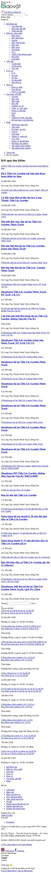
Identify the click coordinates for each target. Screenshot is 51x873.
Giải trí (14, 132)
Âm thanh (16, 50)
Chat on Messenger (24, 871)
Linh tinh (15, 134)
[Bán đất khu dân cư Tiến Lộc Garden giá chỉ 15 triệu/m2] (25, 557)
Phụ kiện (15, 57)
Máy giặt (15, 99)
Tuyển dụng (16, 66)
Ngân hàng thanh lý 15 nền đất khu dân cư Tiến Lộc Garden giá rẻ (24, 542)
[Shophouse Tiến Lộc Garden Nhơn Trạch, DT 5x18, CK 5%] (25, 287)
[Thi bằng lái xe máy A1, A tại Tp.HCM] (18, 736)
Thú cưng (16, 127)
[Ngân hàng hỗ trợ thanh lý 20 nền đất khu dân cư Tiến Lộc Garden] (25, 511)
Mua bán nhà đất (18, 28)
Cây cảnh (15, 139)
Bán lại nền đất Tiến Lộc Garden (19, 495)
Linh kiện (15, 59)
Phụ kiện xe (16, 82)
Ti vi (13, 52)
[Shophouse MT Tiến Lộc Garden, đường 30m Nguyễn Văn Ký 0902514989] (25, 468)
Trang (3, 603)
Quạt (14, 113)
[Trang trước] (2, 606)
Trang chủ (10, 152)
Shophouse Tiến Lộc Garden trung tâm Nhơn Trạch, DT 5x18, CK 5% (22, 341)
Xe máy (15, 75)
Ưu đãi (9, 801)
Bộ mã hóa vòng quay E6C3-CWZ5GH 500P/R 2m (22, 644)
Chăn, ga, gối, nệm (19, 108)
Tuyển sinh (16, 64)
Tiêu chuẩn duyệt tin (14, 799)
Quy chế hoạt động (14, 797)
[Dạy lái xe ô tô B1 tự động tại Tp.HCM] (18, 751)
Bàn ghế (15, 103)
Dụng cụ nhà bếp (19, 111)
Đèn (13, 115)
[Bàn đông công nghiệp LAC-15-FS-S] (17, 704)
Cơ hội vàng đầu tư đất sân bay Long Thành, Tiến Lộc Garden (21, 199)
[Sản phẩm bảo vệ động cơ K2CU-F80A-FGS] (21, 626)
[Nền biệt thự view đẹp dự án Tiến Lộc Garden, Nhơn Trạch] (25, 217)
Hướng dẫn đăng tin (14, 806)
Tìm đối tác (16, 89)
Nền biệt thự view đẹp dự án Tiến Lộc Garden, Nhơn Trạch (21, 223)
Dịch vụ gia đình (18, 92)
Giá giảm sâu (17, 26)
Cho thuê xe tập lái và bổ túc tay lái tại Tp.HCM (21, 691)
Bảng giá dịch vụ (13, 794)
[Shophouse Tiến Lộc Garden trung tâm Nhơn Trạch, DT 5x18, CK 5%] (25, 335)
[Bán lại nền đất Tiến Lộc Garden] (15, 490)
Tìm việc (15, 68)
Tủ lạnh (15, 96)
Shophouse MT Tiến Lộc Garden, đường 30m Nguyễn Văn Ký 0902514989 (23, 474)
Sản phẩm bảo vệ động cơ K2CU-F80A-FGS (20, 628)
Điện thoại (16, 36)
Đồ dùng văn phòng (20, 143)
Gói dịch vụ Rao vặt (12, 12)
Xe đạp (15, 78)
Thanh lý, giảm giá (19, 136)
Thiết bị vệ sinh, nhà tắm (22, 118)
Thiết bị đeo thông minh (21, 54)
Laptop (14, 40)
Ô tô (13, 73)
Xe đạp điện (17, 80)
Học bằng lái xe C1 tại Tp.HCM (14, 675)
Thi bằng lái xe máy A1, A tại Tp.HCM (17, 738)
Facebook (10, 822)
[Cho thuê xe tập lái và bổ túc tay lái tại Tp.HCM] (22, 689)
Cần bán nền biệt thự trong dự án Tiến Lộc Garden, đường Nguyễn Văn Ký (24, 317)
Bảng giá (10, 792)
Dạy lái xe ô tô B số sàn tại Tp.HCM (16, 613)
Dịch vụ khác (17, 87)
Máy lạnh (15, 101)
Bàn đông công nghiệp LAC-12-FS (15, 722)
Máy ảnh (15, 45)
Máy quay (16, 47)
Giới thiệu (10, 790)
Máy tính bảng (18, 38)
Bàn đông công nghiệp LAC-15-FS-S (16, 707)
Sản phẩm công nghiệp (21, 146)
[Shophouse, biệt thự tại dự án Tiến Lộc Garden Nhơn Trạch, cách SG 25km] (25, 581)
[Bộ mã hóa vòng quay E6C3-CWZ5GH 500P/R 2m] (23, 642)
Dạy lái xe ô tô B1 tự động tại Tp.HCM (17, 754)
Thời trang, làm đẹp (20, 125)
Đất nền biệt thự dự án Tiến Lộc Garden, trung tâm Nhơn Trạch (23, 247)
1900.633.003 (7, 815)
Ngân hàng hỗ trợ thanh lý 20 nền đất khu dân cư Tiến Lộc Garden (24, 518)
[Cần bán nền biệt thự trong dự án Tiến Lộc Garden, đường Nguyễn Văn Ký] (25, 311)
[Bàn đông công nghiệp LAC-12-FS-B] (18, 657)
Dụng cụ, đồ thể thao (20, 141)
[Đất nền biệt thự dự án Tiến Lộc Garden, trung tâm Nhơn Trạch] (25, 241)
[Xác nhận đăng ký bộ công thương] (16, 844)
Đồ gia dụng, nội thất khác (22, 120)
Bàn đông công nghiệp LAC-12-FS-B (17, 660)
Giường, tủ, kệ (18, 106)
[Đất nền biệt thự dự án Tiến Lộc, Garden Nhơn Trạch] (24, 263)
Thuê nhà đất (17, 31)
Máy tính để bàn (18, 43)
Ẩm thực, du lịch (19, 129)
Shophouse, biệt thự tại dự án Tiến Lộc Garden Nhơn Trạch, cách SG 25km (22, 588)
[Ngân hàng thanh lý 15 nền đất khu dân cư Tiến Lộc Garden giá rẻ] (25, 535)
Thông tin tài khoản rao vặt (17, 804)
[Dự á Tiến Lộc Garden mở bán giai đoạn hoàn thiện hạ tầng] (25, 168)
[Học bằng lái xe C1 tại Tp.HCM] (15, 673)
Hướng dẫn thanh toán (15, 808)
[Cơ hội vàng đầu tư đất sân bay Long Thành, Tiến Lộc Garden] (25, 192)
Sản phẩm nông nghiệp (21, 148)
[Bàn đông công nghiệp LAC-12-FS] (17, 720)
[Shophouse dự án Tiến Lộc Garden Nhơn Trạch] (22, 357)
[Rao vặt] (11, 8)
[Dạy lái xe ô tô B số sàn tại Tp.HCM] (17, 611)
